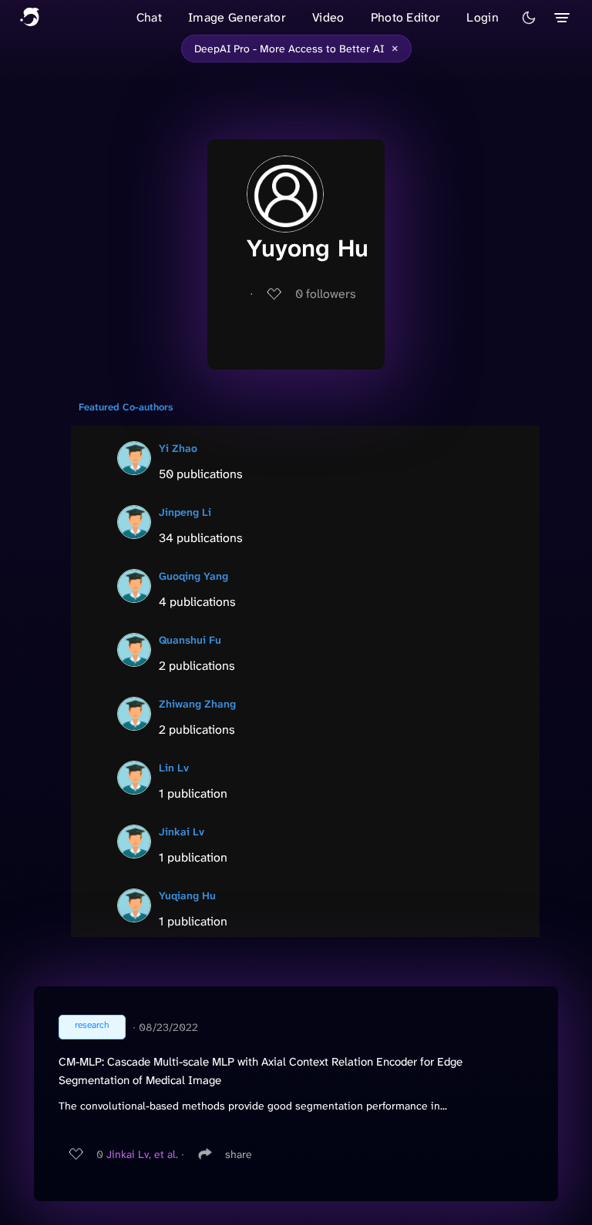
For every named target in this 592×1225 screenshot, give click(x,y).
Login (482, 17)
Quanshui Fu (190, 640)
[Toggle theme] (528, 17)
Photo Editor (406, 17)
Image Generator (237, 17)
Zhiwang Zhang (197, 704)
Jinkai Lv (181, 831)
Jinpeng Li (185, 512)
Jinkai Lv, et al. (142, 1154)
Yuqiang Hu (187, 895)
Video (328, 17)
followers (325, 294)
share (238, 1154)
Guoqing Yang (193, 576)
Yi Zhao (178, 448)
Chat (149, 17)
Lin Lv (174, 768)
